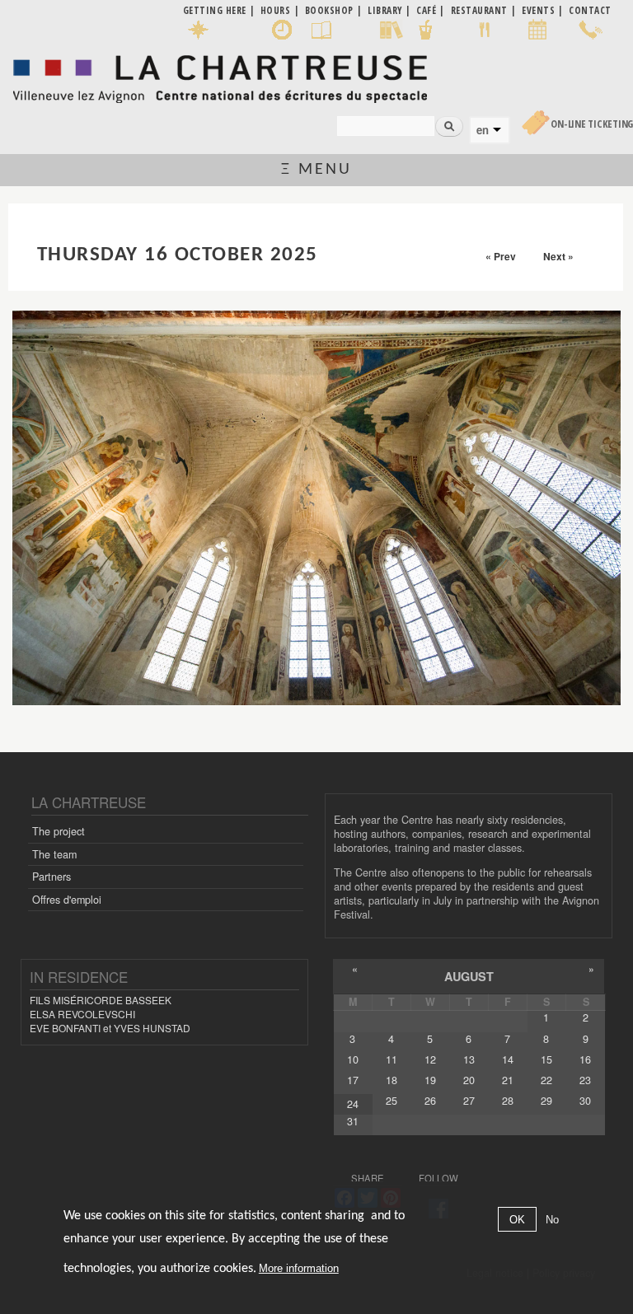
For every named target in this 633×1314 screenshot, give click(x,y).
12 (430, 1059)
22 (546, 1080)
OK (517, 1219)
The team (54, 854)
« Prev (500, 256)
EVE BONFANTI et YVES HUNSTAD (110, 1028)
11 (391, 1059)
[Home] (219, 74)
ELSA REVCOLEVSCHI (82, 1014)
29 (546, 1100)
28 (507, 1100)
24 (353, 1104)
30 (585, 1100)
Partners (51, 876)
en (482, 130)
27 (469, 1100)
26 (430, 1100)
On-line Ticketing (592, 124)
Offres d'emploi (66, 899)
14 (507, 1059)
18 (391, 1080)
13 (469, 1059)
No (552, 1219)
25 (391, 1100)
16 (585, 1059)
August (469, 976)
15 (546, 1059)
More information (299, 1268)
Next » (558, 256)
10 (353, 1059)
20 (469, 1080)
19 (430, 1080)
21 (507, 1080)
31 (353, 1121)
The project (58, 831)
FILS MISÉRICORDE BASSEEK (100, 1000)
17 (353, 1080)
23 (585, 1080)
